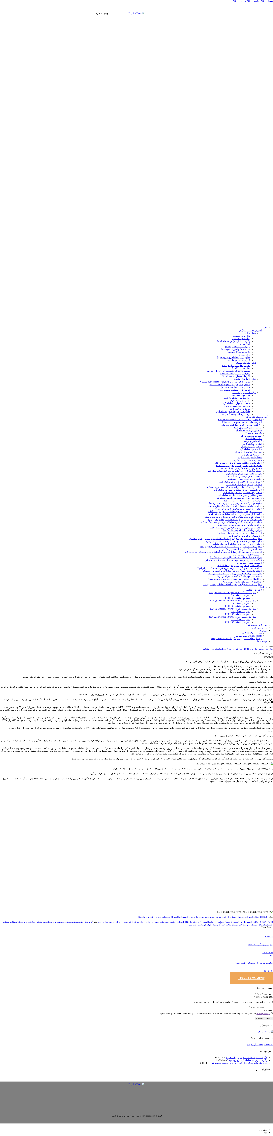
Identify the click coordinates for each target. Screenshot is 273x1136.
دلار (252, 924)
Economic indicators (132, 922)
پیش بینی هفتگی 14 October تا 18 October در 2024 (250, 649)
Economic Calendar (114, 922)
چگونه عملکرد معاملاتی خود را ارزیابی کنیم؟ (246, 1057)
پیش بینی (84, 922)
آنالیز (90, 922)
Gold (188, 922)
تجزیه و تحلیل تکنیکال (21, 922)
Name (270, 994)
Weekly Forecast (244, 922)
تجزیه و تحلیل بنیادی (39, 922)
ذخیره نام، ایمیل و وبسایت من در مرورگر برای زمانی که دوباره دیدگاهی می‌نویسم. (231, 1002)
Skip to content (239, 1)
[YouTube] (221, 13)
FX (184, 922)
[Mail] (214, 13)
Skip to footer (267, 1)
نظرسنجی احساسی (198, 924)
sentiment (195, 922)
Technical (203, 922)
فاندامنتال (232, 924)
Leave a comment (251, 978)
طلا (243, 924)
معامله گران (213, 924)
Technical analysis (216, 922)
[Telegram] (216, 13)
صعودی (248, 924)
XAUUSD (268, 922)
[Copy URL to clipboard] (230, 929)
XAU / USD (257, 922)
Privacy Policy (263, 1013)
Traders (233, 922)
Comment (268, 1010)
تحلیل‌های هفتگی (211, 649)
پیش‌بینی (77, 922)
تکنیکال (263, 924)
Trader (227, 922)
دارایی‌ (257, 924)
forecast (144, 922)
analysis (101, 922)
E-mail (270, 997)
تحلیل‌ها (222, 649)
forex (150, 922)
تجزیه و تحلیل (54, 922)
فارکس (239, 924)
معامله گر (223, 924)
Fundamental (158, 922)
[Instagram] (219, 13)
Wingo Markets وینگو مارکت (260, 1044)
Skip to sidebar (253, 1)
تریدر (9, 922)
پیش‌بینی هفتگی (67, 922)
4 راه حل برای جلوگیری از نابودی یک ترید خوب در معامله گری (238, 1063)
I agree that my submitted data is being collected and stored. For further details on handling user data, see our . (214, 1013)
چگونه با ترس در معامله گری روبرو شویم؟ (247, 1060)
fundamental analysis (173, 922)
